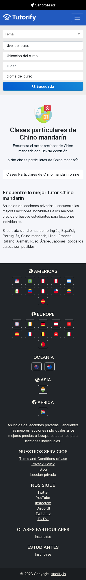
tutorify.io (58, 574)
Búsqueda (45, 86)
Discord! (43, 508)
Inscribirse (43, 536)
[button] (17, 281)
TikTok (43, 519)
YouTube (43, 497)
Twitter (43, 492)
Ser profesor (44, 5)
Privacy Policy (43, 464)
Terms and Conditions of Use (43, 458)
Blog (43, 469)
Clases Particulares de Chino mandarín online (42, 174)
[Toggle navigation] (77, 17)
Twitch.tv (43, 513)
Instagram (43, 503)
